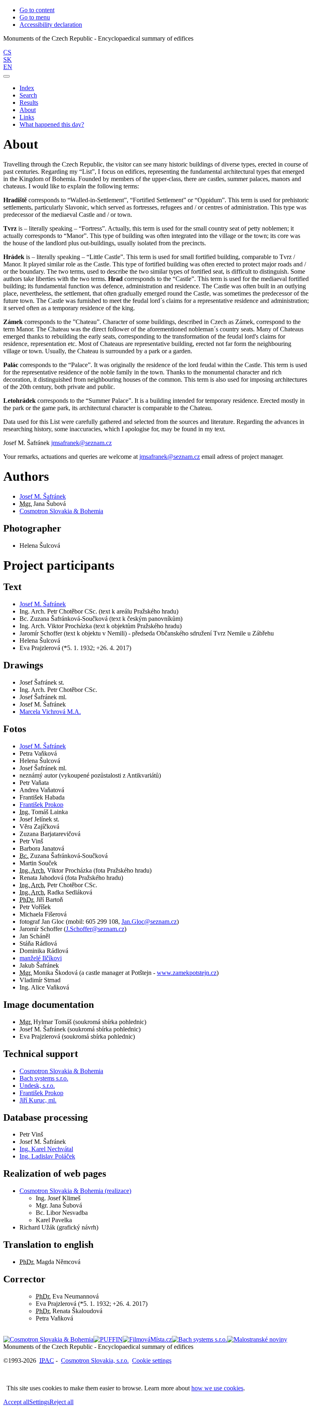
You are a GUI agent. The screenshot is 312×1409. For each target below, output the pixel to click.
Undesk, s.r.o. (37, 1085)
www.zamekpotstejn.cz (187, 972)
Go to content (37, 9)
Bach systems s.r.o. (44, 1078)
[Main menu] (6, 76)
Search (28, 95)
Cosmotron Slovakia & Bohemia (61, 511)
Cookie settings (151, 1360)
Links (27, 117)
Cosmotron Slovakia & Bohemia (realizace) (75, 1190)
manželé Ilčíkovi (41, 958)
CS (7, 52)
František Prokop (41, 804)
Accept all (16, 1401)
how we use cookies (217, 1388)
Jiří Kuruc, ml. (38, 1100)
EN (7, 66)
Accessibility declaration (51, 24)
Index (27, 87)
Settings (39, 1401)
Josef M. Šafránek (43, 496)
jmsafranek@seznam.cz (81, 442)
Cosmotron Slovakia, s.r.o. (95, 1360)
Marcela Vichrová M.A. (50, 711)
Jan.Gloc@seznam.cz (149, 921)
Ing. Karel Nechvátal (46, 1148)
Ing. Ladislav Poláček (47, 1156)
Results (29, 102)
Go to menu (35, 17)
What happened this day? (52, 124)
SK (7, 59)
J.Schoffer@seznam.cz (95, 928)
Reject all (62, 1401)
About (28, 109)
